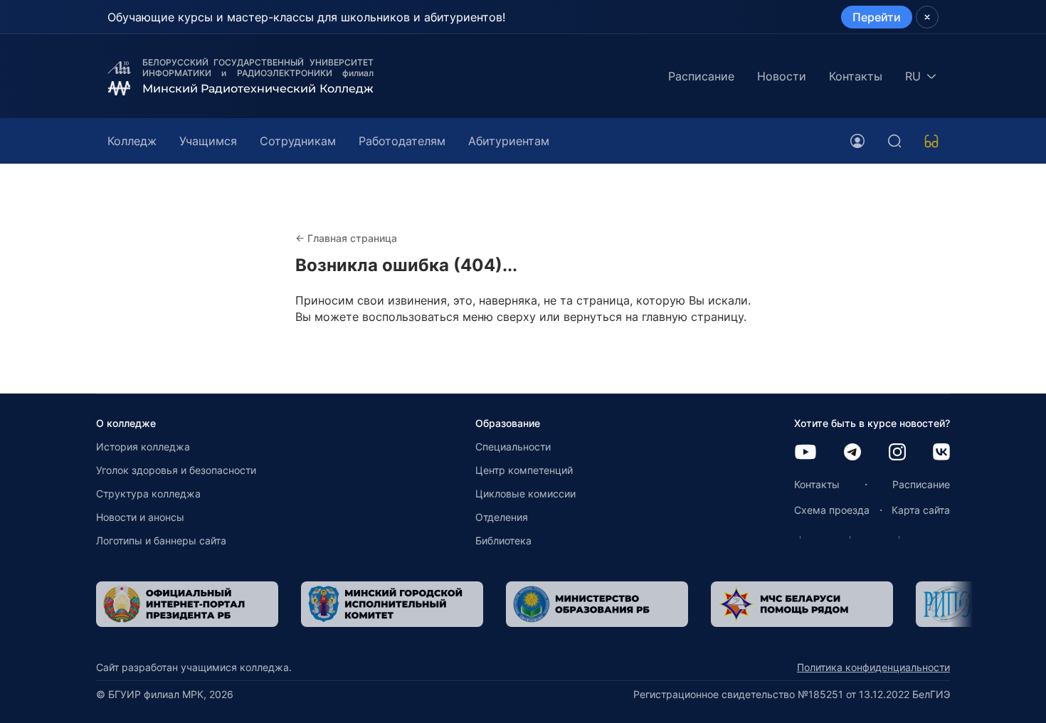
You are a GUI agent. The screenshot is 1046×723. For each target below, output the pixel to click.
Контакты (855, 76)
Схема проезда (832, 510)
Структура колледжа (148, 493)
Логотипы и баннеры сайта (161, 540)
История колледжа (143, 446)
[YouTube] (805, 452)
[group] (187, 604)
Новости (781, 76)
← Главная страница (346, 238)
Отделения (501, 517)
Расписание (701, 76)
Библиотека (503, 540)
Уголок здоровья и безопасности (176, 470)
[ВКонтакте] (941, 453)
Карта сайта (921, 510)
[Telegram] (852, 453)
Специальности (513, 446)
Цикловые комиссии (525, 493)
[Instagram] (897, 453)
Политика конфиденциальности (873, 667)
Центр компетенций (524, 470)
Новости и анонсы (140, 517)
